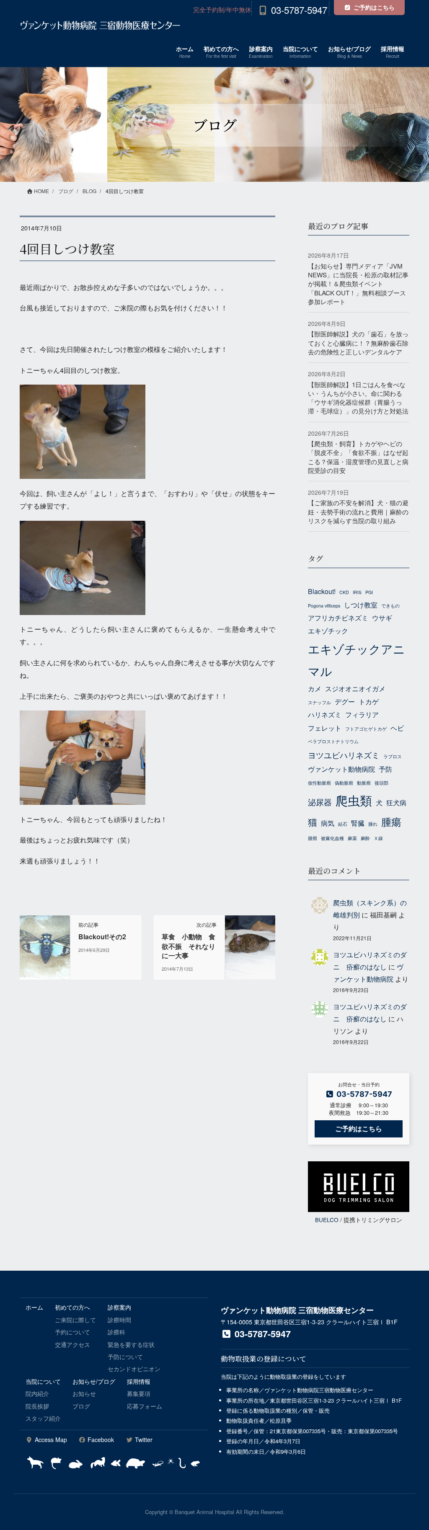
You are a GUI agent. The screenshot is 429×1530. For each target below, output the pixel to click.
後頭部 (381, 783)
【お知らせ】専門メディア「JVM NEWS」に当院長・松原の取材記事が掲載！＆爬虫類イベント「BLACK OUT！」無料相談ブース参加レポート (358, 283)
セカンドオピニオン (134, 1369)
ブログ (81, 1406)
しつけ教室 (360, 604)
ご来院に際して (75, 1319)
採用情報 (138, 1381)
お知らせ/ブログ (93, 1381)
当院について (43, 1381)
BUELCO (327, 1219)
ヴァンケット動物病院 (341, 768)
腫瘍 (391, 821)
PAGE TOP (410, 1476)
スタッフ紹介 (43, 1418)
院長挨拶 (37, 1406)
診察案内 (119, 1307)
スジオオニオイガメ (355, 688)
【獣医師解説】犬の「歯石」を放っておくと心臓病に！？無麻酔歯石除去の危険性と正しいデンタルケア (358, 342)
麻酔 (365, 838)
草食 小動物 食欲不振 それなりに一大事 (188, 946)
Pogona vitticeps (324, 605)
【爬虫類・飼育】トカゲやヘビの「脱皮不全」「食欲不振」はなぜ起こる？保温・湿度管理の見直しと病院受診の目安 (358, 457)
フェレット (324, 727)
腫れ (372, 824)
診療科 (116, 1332)
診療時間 (119, 1319)
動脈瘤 (364, 783)
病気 (327, 822)
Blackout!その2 (102, 936)
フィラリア (362, 714)
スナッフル (319, 702)
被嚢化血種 (332, 838)
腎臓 (357, 822)
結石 (342, 824)
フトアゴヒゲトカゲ (366, 729)
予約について (72, 1332)
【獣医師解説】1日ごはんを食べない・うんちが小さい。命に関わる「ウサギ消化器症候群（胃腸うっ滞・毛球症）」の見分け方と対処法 (358, 398)
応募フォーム (144, 1406)
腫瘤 (312, 838)
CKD (344, 592)
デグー (345, 701)
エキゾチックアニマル (356, 659)
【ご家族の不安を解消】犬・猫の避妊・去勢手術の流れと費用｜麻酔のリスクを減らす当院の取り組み (358, 511)
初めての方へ (72, 1307)
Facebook (100, 1439)
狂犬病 (396, 802)
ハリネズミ (324, 714)
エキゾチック (328, 630)
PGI (369, 592)
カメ (314, 688)
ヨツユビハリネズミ (344, 754)
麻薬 (352, 838)
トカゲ (369, 701)
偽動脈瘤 (344, 783)
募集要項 (138, 1393)
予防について (125, 1356)
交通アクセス (72, 1344)
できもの (390, 605)
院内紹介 (37, 1393)
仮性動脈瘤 (319, 783)
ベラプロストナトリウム (333, 741)
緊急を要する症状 (131, 1344)
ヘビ (397, 727)
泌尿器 (320, 801)
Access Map (50, 1439)
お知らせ (84, 1393)
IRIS (357, 592)
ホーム (34, 1307)
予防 (385, 768)
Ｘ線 (378, 838)
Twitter (142, 1439)
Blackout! (322, 591)
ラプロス (392, 756)
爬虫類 (354, 800)
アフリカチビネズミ (338, 617)
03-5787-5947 (299, 9)
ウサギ (382, 617)
